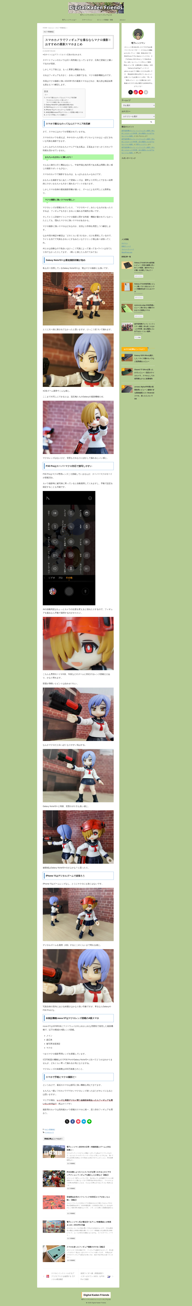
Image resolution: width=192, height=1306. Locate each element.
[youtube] (141, 92)
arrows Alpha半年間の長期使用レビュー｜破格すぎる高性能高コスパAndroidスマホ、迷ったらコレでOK (144, 393)
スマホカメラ (49, 1132)
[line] (89, 1121)
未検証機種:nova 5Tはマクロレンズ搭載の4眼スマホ (64, 112)
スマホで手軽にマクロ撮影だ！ (57, 115)
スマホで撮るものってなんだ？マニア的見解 (61, 97)
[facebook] (72, 1121)
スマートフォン (87, 20)
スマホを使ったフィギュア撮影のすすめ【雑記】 (86, 1247)
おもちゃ (123, 20)
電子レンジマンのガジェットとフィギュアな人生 (96, 1299)
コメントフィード (128, 249)
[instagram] (135, 92)
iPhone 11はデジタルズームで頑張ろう (59, 110)
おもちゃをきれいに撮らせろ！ (59, 100)
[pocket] (78, 1121)
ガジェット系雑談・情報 (105, 20)
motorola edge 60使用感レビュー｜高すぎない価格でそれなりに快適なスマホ (144, 307)
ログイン (125, 243)
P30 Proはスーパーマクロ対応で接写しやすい (62, 107)
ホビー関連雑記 (50, 1129)
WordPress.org (127, 252)
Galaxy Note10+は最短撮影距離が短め (60, 105)
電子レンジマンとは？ (69, 20)
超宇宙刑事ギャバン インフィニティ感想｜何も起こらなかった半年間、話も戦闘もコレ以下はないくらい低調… (138, 133)
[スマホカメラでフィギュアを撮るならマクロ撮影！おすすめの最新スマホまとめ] (84, 1121)
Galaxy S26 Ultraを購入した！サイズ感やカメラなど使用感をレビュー (144, 358)
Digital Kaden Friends (96, 1295)
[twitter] (67, 1121)
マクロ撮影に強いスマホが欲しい (60, 102)
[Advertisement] (138, 200)
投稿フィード (126, 246)
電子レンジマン (141, 144)
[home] (146, 92)
